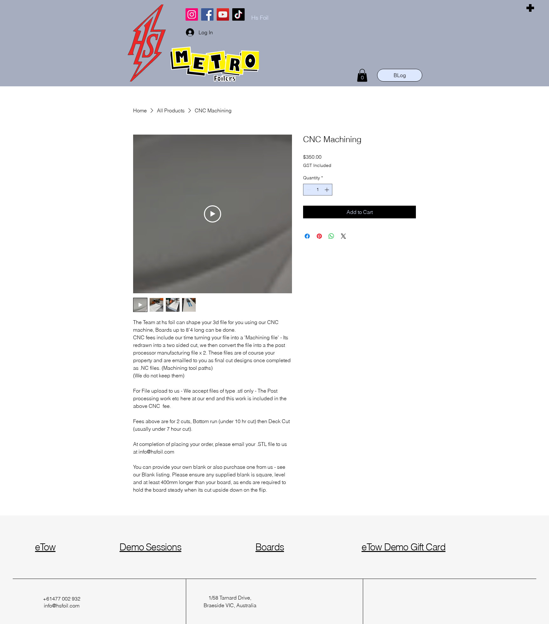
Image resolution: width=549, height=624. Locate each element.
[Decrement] (308, 189)
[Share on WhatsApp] (331, 236)
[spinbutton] (317, 189)
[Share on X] (343, 236)
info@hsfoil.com (61, 605)
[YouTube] (223, 14)
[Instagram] (192, 14)
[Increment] (327, 189)
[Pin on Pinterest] (319, 236)
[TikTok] (238, 14)
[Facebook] (207, 14)
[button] (362, 75)
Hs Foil (259, 17)
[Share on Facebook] (307, 236)
